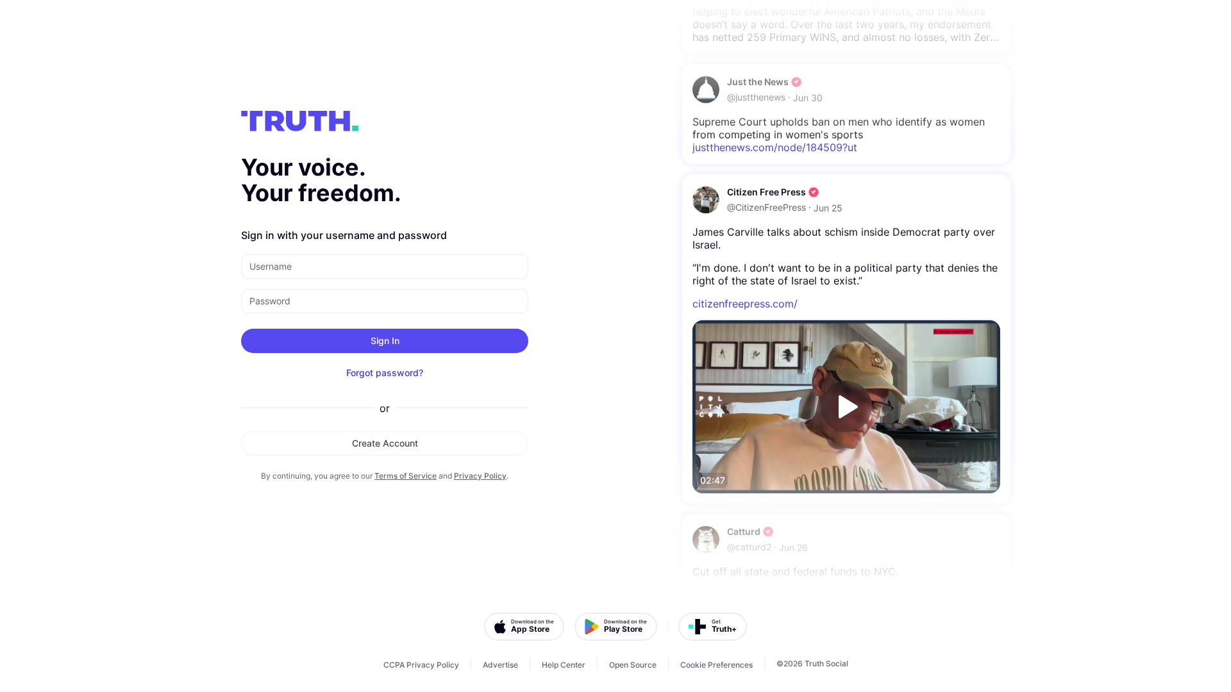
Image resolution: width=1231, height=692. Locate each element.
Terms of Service (405, 476)
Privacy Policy (480, 476)
